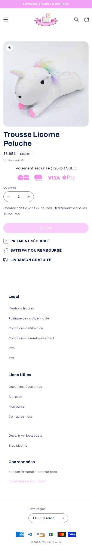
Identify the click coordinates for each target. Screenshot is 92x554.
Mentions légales (21, 308)
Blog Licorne (18, 445)
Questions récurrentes (25, 386)
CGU (12, 358)
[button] (5, 20)
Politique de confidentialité (29, 318)
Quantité (9, 187)
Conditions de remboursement (31, 338)
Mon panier (17, 406)
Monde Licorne (51, 542)
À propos (15, 396)
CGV (12, 348)
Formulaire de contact (27, 481)
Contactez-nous (21, 416)
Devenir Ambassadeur (26, 435)
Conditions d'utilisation (26, 328)
